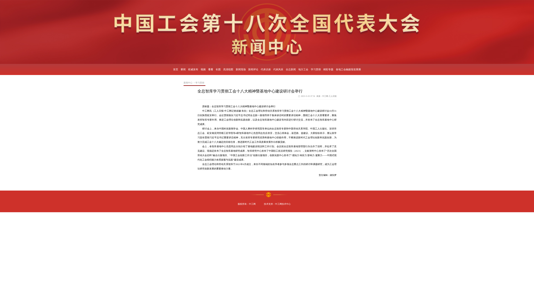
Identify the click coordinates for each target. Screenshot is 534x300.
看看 (210, 69)
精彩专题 (328, 69)
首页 (175, 69)
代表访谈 (266, 69)
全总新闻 (291, 69)
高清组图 (228, 69)
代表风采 (278, 69)
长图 (218, 69)
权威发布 (193, 69)
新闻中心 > (189, 83)
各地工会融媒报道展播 (348, 69)
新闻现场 (241, 69)
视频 (203, 69)
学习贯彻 (316, 69)
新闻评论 (253, 69)
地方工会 (303, 69)
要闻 (183, 69)
